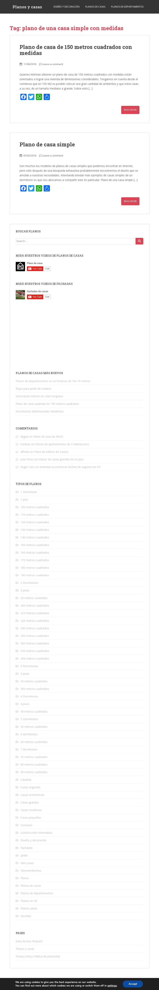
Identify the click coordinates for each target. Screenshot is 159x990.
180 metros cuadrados (35, 567)
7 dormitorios (29, 749)
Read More (130, 109)
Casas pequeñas (31, 817)
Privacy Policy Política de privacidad (38, 956)
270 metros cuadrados (35, 651)
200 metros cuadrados (35, 605)
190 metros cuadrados (35, 575)
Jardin (24, 855)
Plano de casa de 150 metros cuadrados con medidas (76, 49)
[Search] (139, 241)
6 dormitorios (29, 734)
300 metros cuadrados (35, 689)
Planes (25, 878)
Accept (133, 984)
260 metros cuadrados (35, 643)
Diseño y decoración (67, 6)
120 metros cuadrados (35, 522)
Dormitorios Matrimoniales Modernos (40, 411)
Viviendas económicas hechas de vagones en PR (70, 467)
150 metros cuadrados (35, 545)
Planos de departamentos (127, 6)
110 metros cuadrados (35, 514)
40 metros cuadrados (34, 711)
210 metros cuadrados (35, 613)
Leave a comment (52, 64)
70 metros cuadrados (34, 757)
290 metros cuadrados (35, 658)
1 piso (24, 499)
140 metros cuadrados (35, 537)
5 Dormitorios (29, 719)
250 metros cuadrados (35, 636)
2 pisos (25, 590)
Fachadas (27, 848)
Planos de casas (95, 6)
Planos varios (29, 908)
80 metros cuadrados (34, 764)
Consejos (26, 825)
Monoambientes (31, 870)
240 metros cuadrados (35, 628)
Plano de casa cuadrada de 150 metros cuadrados (47, 404)
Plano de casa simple (47, 144)
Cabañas (26, 779)
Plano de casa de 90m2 (48, 436)
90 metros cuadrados (34, 772)
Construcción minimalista (36, 832)
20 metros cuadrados (34, 598)
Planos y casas (27, 6)
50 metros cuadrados (34, 726)
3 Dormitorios (29, 666)
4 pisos (25, 704)
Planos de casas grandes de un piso (61, 459)
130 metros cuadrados (35, 530)
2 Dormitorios (29, 583)
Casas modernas (31, 810)
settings (112, 985)
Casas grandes (30, 802)
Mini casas (27, 863)
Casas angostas (31, 787)
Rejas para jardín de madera (33, 388)
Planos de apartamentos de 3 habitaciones (62, 444)
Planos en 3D (29, 901)
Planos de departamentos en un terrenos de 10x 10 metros (53, 381)
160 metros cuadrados (35, 552)
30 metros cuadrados (34, 681)
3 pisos (25, 673)
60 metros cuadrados (34, 742)
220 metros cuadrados (35, 620)
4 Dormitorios (29, 696)
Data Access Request (29, 941)
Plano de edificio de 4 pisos (51, 452)
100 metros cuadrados (35, 507)
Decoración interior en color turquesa (39, 396)
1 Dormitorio (29, 492)
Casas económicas (32, 795)
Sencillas (26, 916)
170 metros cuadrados (35, 560)
